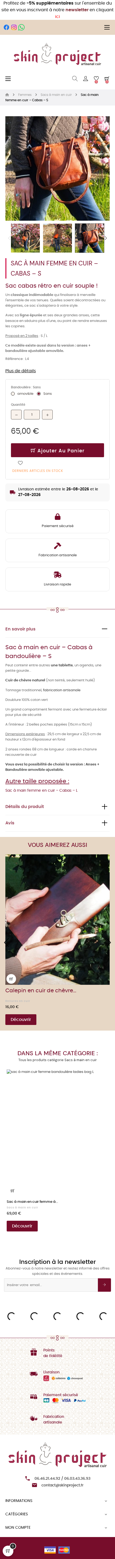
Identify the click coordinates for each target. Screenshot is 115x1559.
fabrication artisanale (61, 690)
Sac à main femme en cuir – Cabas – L (41, 790)
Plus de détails (20, 371)
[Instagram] (14, 27)
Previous (9, 238)
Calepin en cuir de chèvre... (40, 990)
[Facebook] (6, 27)
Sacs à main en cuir (22, 1207)
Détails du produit (24, 807)
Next (105, 238)
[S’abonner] (104, 1285)
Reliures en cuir (17, 1001)
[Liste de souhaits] (20, 462)
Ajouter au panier (60, 451)
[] (11, 979)
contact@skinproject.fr (62, 1485)
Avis (9, 823)
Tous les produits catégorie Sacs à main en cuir (57, 1060)
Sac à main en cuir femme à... (32, 1202)
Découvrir (21, 1019)
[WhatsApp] (21, 27)
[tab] (57, 629)
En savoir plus (20, 629)
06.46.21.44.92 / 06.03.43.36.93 (62, 1479)
